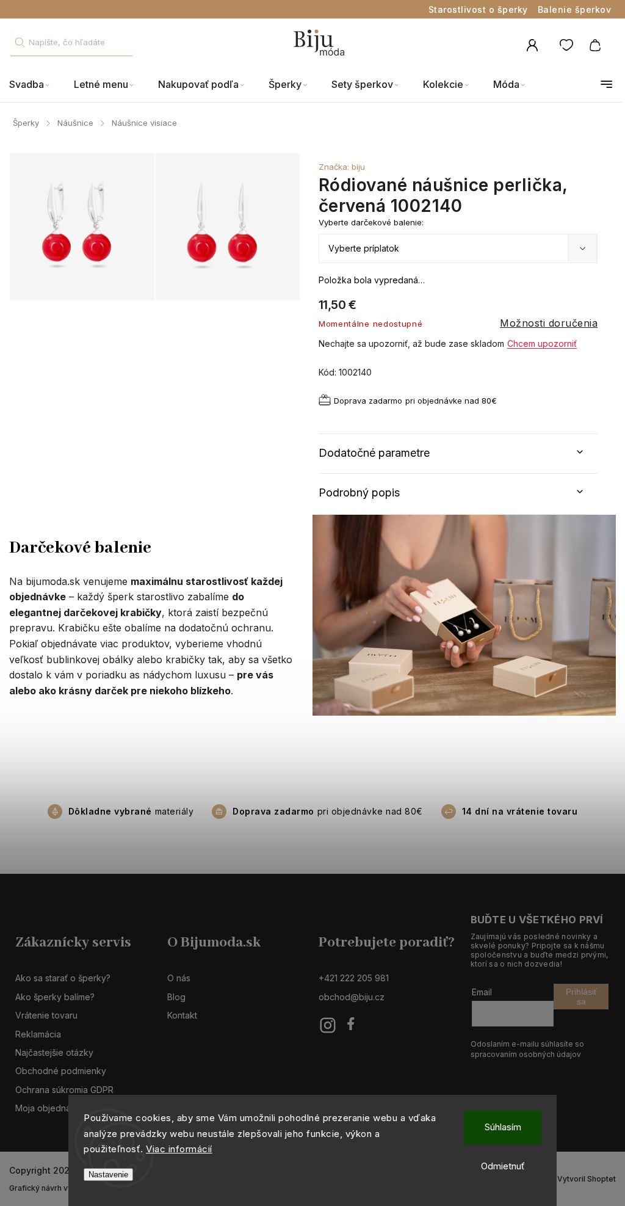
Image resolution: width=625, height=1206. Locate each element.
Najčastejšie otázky (54, 1052)
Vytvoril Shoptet (586, 1178)
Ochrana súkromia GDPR (64, 1089)
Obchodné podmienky (60, 1071)
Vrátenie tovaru (46, 1015)
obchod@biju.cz (352, 997)
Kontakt (182, 1015)
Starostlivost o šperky (478, 9)
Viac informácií (179, 1149)
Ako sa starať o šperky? (62, 978)
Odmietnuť (503, 1166)
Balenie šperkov (575, 9)
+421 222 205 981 (354, 978)
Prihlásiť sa (581, 996)
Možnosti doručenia (549, 323)
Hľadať (19, 42)
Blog (176, 997)
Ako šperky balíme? (55, 997)
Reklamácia (38, 1034)
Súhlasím (503, 1127)
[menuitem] (35, 84)
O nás (178, 978)
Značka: (342, 167)
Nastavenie (108, 1174)
